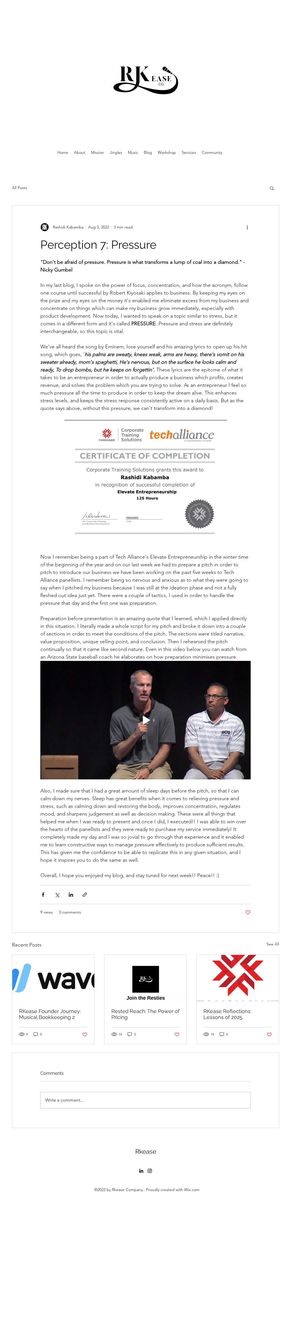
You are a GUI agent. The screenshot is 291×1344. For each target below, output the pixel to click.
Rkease (145, 1151)
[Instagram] (150, 1171)
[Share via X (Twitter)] (57, 894)
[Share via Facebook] (43, 894)
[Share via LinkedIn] (71, 894)
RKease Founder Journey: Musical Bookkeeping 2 (50, 1014)
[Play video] (145, 720)
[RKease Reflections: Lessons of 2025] (238, 978)
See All (273, 944)
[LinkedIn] (141, 1171)
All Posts (19, 187)
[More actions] (247, 227)
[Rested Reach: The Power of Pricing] (146, 978)
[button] (272, 188)
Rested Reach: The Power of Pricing (145, 1014)
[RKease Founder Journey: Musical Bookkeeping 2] (53, 978)
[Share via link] (85, 894)
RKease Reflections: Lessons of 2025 (227, 1014)
